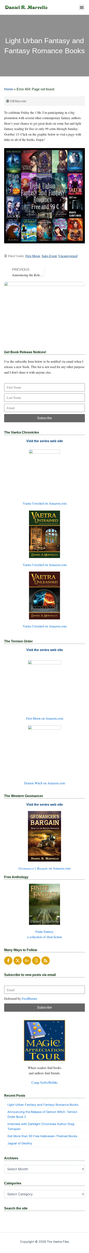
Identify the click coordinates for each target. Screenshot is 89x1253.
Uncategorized (67, 256)
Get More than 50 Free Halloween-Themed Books (42, 1136)
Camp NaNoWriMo (44, 1082)
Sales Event (49, 256)
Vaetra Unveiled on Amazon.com (44, 503)
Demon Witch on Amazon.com (44, 783)
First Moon (32, 256)
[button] (82, 7)
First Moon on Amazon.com (44, 718)
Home (8, 89)
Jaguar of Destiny (19, 1143)
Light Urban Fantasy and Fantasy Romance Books (42, 1105)
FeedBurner (29, 998)
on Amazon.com (44, 868)
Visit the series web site (44, 441)
